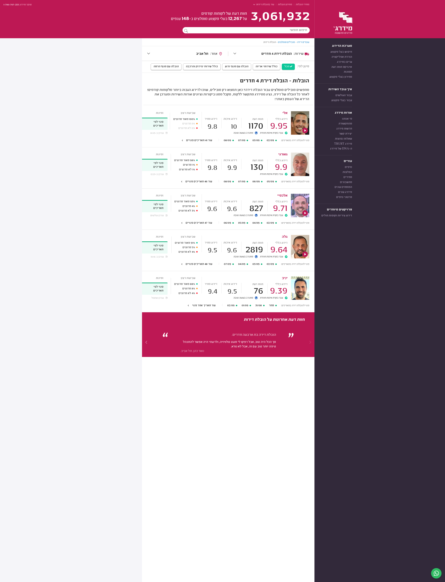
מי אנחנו (347, 118)
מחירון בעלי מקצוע (340, 77)
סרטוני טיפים (344, 197)
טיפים (348, 167)
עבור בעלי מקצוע (341, 100)
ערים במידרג (344, 62)
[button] (146, 342)
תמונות (348, 72)
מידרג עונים (345, 192)
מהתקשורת (345, 123)
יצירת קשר (345, 133)
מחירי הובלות (302, 4)
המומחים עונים (343, 187)
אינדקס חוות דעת (341, 67)
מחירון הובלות (285, 4)
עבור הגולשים (343, 95)
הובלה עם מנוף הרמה (166, 66)
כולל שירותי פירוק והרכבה (202, 66)
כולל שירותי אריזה (266, 66)
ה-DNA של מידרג (341, 148)
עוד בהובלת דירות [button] (265, 4)
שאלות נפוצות (343, 138)
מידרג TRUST (343, 143)
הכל (287, 66)
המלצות (347, 172)
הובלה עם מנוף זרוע (236, 66)
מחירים (347, 177)
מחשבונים (346, 182)
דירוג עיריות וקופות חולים (336, 215)
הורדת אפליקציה (341, 57)
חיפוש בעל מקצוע (341, 52)
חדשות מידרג (344, 128)
